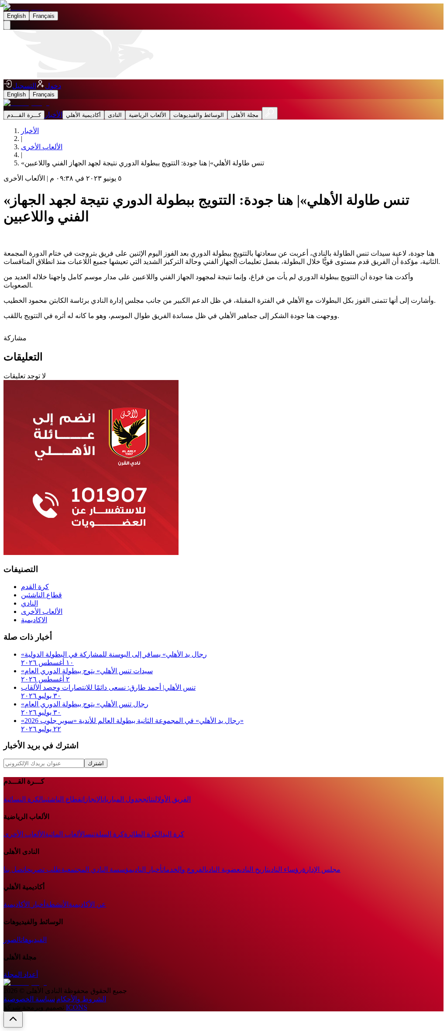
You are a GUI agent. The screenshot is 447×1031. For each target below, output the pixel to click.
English (16, 16)
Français (44, 16)
